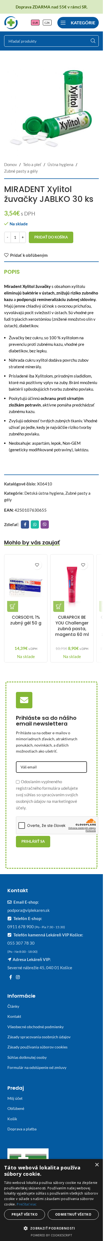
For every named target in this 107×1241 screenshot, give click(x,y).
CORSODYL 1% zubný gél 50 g (25, 620)
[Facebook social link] (25, 524)
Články (13, 1006)
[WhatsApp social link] (35, 524)
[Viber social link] (45, 524)
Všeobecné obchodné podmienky (35, 1026)
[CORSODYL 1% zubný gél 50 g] (25, 584)
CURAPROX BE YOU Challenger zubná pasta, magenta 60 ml (72, 625)
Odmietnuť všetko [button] (73, 1214)
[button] (12, 606)
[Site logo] (11, 21)
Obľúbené (15, 1108)
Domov (10, 164)
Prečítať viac (26, 1204)
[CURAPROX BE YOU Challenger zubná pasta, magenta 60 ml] (72, 584)
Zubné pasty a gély (21, 171)
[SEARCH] (93, 41)
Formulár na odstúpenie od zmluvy (36, 1067)
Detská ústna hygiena (44, 493)
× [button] (97, 1165)
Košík (12, 1118)
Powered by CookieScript (51, 1235)
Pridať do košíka (51, 237)
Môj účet (14, 1098)
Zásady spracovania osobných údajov (39, 1036)
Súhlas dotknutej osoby (27, 1057)
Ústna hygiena (60, 164)
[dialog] (51, 1200)
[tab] (12, 272)
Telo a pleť (32, 164)
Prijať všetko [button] (25, 1214)
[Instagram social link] (17, 977)
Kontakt (14, 1016)
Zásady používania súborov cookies (37, 1047)
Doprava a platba (21, 1129)
